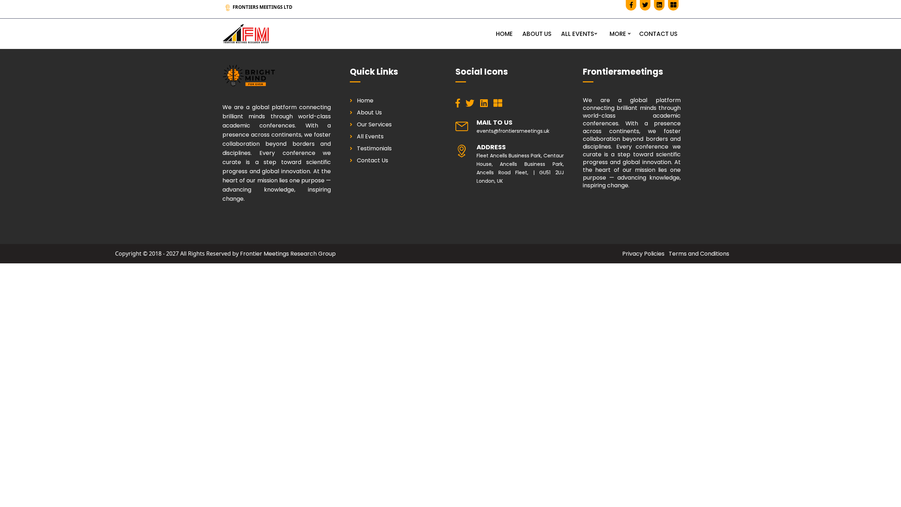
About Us (369, 112)
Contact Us (372, 160)
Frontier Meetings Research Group (288, 254)
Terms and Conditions (699, 254)
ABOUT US (537, 34)
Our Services (374, 124)
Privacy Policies (643, 254)
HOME (504, 34)
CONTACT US (658, 34)
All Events (370, 136)
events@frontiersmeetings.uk (513, 130)
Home (365, 100)
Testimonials (374, 148)
